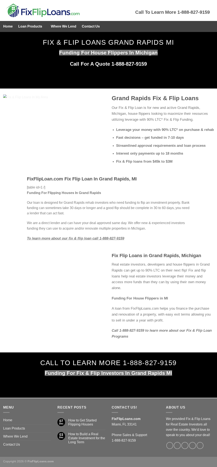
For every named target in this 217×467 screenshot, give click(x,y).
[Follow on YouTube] (200, 445)
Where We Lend (63, 26)
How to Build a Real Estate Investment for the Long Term (86, 438)
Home (8, 26)
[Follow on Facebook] (169, 445)
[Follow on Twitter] (177, 445)
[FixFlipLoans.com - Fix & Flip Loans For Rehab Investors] (66, 10)
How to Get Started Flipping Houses (82, 422)
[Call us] (184, 445)
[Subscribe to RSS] (192, 445)
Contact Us (91, 26)
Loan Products (30, 26)
